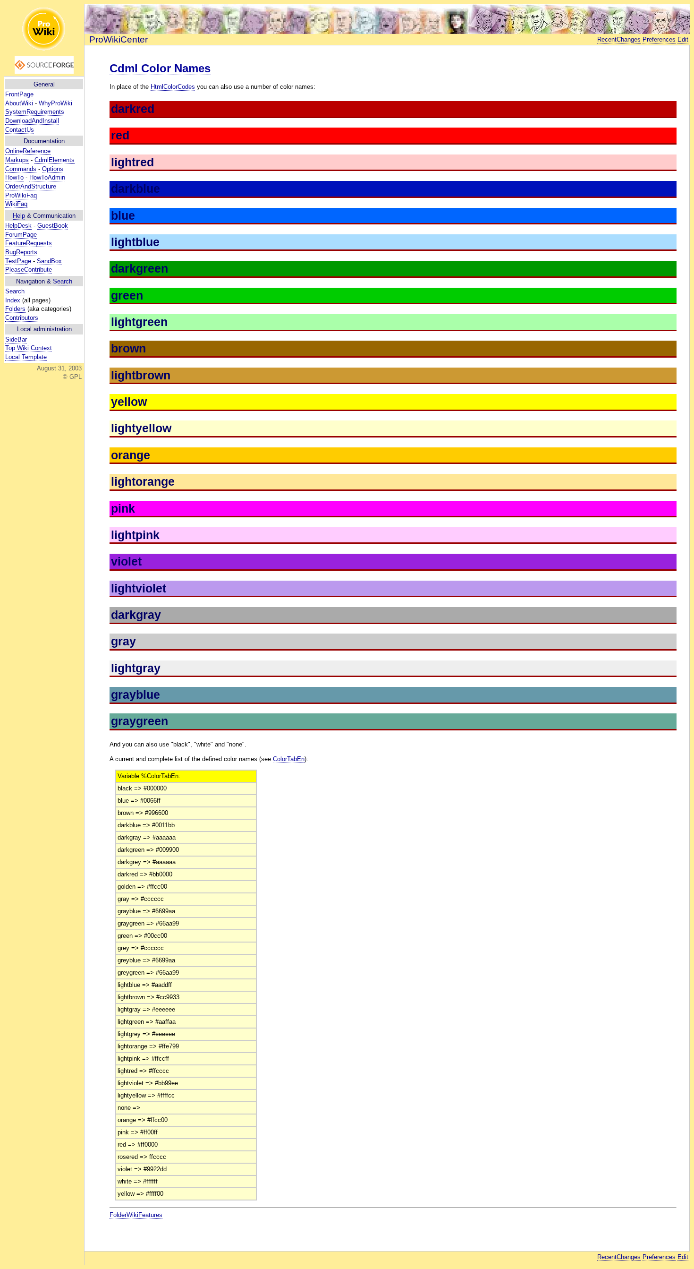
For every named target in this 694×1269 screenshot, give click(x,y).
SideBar (16, 339)
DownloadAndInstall (32, 120)
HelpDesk (18, 225)
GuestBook (52, 225)
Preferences (659, 39)
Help (19, 215)
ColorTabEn (289, 759)
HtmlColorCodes (173, 86)
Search (62, 281)
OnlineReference (28, 150)
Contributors (21, 317)
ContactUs (19, 129)
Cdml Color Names (160, 68)
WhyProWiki (55, 103)
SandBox (49, 261)
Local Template (26, 356)
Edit (682, 39)
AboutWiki (19, 103)
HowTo (14, 177)
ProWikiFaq (21, 195)
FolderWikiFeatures (136, 1214)
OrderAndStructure (30, 186)
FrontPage (19, 94)
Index (12, 300)
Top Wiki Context (28, 348)
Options (52, 168)
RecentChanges (619, 39)
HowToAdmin (47, 177)
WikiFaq (16, 203)
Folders (15, 308)
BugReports (21, 252)
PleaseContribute (28, 269)
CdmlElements (54, 159)
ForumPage (21, 234)
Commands (20, 168)
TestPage (18, 261)
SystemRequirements (34, 111)
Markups (17, 159)
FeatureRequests (28, 243)
